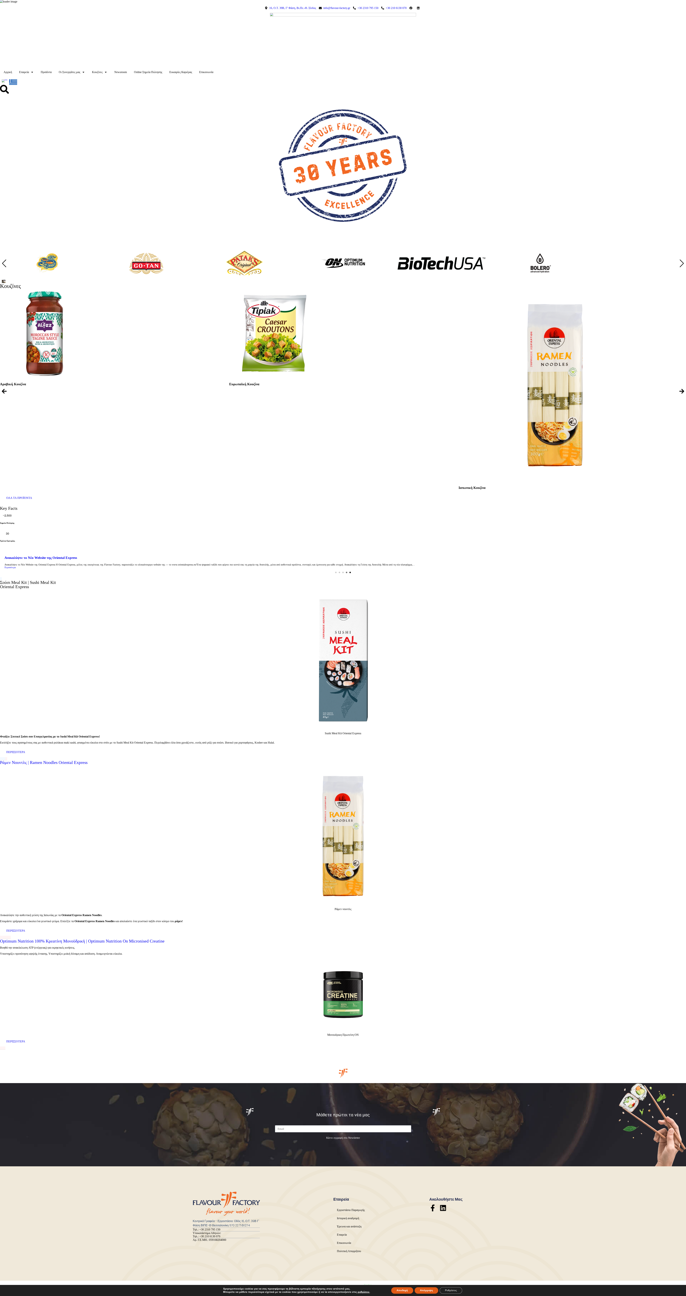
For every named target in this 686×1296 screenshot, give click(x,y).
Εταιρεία (24, 72)
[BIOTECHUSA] (244, 274)
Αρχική (8, 72)
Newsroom (120, 72)
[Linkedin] (443, 1208)
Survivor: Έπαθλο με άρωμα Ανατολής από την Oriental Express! (52, 558)
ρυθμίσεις (363, 1292)
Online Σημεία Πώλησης (148, 72)
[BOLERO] (343, 274)
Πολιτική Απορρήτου (349, 1251)
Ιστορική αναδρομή (348, 1218)
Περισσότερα (10, 567)
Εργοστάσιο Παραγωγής (351, 1210)
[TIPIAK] (638, 274)
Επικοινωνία (206, 72)
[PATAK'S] (47, 274)
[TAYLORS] (540, 274)
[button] (681, 263)
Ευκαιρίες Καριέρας (180, 72)
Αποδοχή (402, 1290)
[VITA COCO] (441, 274)
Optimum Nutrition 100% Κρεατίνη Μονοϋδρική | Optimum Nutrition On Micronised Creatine (82, 941)
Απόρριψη (426, 1290)
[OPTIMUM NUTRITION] (146, 274)
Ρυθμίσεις (451, 1290)
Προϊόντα (46, 72)
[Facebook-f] (432, 1208)
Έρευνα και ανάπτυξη (349, 1226)
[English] (4, 82)
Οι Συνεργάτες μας (69, 72)
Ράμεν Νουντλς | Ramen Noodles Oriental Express (44, 762)
